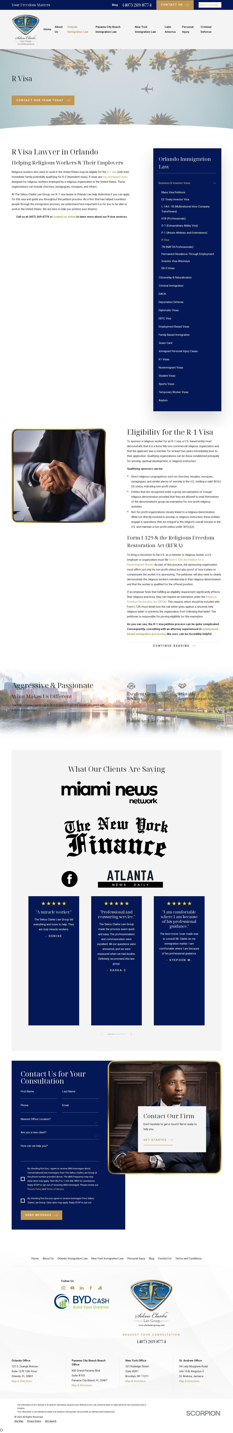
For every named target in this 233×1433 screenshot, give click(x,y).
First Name (27, 1091)
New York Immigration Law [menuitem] (145, 29)
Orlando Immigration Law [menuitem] (77, 29)
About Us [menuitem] (59, 29)
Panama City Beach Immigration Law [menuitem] (108, 29)
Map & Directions (22, 1381)
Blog (115, 5)
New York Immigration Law (107, 1258)
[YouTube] (72, 1288)
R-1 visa (111, 172)
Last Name (68, 1091)
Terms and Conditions (188, 1258)
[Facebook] (91, 1288)
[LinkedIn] (82, 1288)
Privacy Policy (34, 1189)
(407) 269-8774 (137, 5)
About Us (48, 1258)
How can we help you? (34, 1145)
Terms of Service (55, 1189)
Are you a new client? (33, 1132)
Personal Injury (136, 1258)
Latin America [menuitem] (170, 29)
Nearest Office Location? (36, 1119)
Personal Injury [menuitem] (187, 29)
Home (35, 1258)
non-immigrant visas (115, 177)
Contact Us (164, 1258)
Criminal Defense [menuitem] (206, 29)
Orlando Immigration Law (73, 1258)
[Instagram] (63, 1288)
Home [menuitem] (47, 29)
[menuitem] (185, 183)
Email (65, 1105)
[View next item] (131, 1034)
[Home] (26, 29)
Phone (24, 1105)
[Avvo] (100, 1288)
